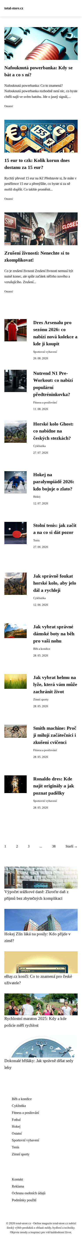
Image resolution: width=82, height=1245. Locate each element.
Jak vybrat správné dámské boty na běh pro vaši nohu (53, 634)
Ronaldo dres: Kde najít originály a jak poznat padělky (53, 786)
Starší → (72, 846)
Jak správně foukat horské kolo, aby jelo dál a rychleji (54, 583)
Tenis (36, 540)
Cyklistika (39, 446)
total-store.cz (13, 8)
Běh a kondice (41, 648)
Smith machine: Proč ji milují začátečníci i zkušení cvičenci (54, 735)
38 (54, 846)
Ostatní (8, 106)
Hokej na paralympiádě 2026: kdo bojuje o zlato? (53, 481)
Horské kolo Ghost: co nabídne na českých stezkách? (53, 431)
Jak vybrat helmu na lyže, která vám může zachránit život (55, 684)
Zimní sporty (41, 699)
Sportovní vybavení (45, 351)
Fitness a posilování (45, 402)
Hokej (36, 496)
